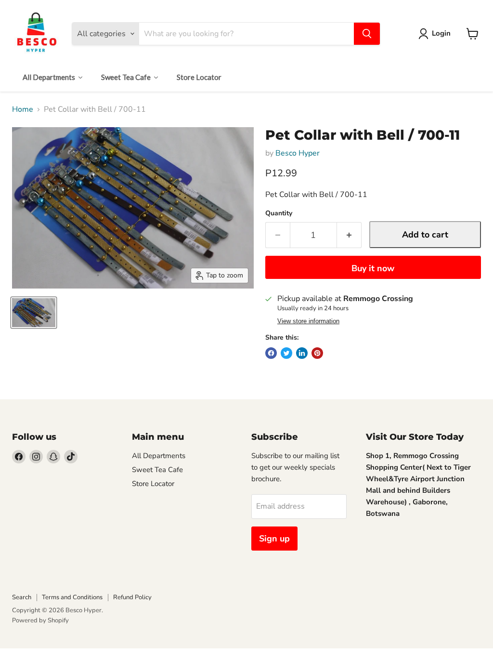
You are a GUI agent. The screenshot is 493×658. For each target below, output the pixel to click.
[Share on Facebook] (271, 353)
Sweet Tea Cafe (157, 469)
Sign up (274, 538)
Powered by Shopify (40, 620)
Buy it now (372, 268)
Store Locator (153, 483)
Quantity (278, 213)
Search (21, 597)
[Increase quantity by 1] (349, 235)
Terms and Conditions (72, 597)
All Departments (158, 456)
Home (22, 109)
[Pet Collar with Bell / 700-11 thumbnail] (33, 312)
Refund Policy (132, 597)
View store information (308, 321)
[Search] (367, 34)
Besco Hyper (297, 153)
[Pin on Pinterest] (317, 353)
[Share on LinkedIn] (302, 353)
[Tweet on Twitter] (286, 353)
